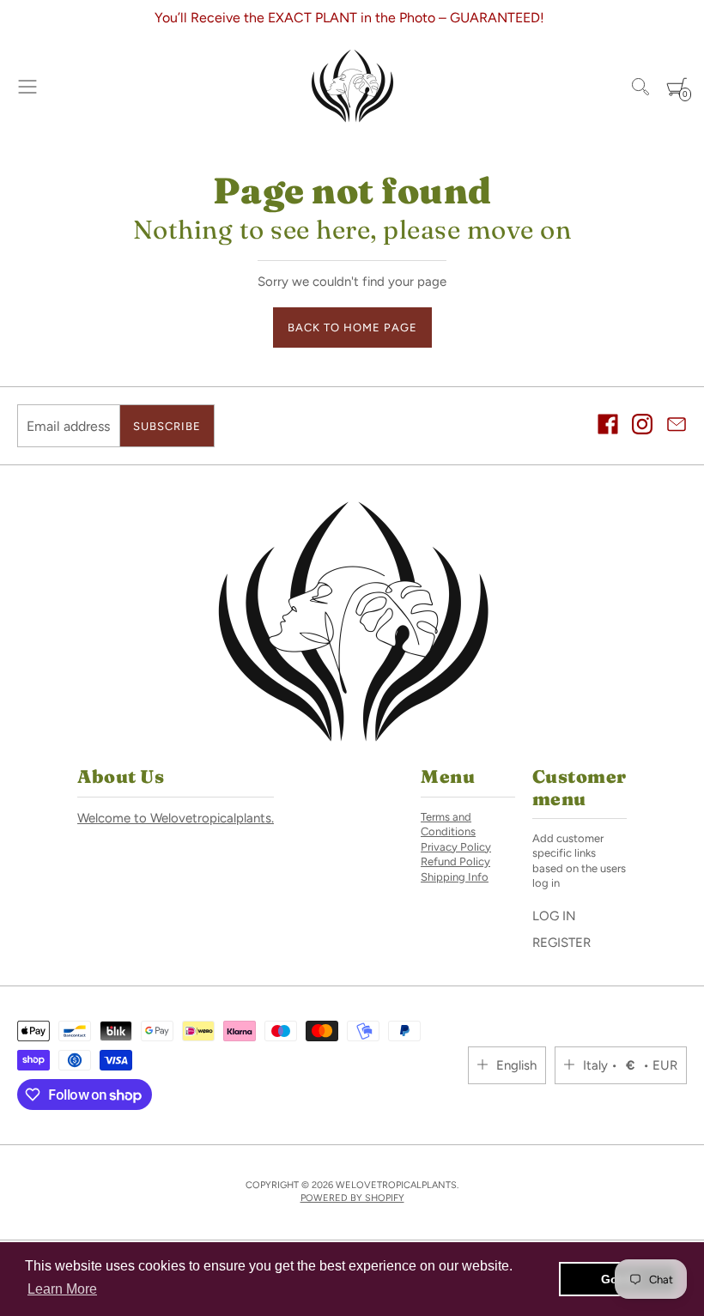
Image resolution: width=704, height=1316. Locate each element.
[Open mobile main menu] (27, 86)
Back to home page (352, 327)
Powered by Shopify (352, 1198)
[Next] (142, 18)
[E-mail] (676, 426)
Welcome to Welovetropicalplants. (175, 818)
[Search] (640, 87)
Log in (554, 916)
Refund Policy (455, 861)
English (516, 1065)
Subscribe (167, 426)
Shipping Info (455, 876)
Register (561, 942)
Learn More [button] (62, 1289)
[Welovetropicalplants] (352, 86)
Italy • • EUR (630, 1065)
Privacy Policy (456, 846)
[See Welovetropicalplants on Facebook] (608, 426)
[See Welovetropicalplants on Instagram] (642, 426)
